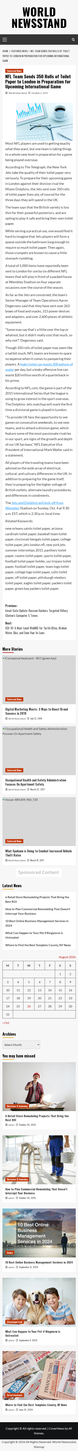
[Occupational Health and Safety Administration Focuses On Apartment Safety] (39, 750)
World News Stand (18, 93)
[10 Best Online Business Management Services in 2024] (39, 1233)
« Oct (5, 1022)
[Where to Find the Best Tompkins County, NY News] (39, 1375)
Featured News (14, 70)
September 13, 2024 (28, 1267)
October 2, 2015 (39, 93)
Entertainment (14, 1395)
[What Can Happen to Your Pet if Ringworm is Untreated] (39, 1302)
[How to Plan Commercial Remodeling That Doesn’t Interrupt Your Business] (39, 1159)
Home (10, 1252)
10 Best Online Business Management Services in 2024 (37, 923)
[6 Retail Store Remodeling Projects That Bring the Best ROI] (39, 1086)
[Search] (73, 39)
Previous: (36, 610)
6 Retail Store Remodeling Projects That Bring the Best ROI (37, 899)
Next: (36, 628)
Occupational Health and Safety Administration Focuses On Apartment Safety (35, 782)
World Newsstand (39, 17)
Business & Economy (17, 1106)
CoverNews (56, 1428)
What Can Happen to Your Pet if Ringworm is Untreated (34, 935)
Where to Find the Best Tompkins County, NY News (38, 945)
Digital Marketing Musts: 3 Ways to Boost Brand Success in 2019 (36, 711)
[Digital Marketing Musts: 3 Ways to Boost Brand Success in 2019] (39, 679)
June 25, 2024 (26, 1409)
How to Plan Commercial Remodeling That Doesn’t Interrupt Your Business (37, 911)
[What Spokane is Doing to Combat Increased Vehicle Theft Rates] (39, 821)
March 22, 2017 (37, 789)
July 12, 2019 (36, 718)
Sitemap (39, 1447)
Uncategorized (14, 1321)
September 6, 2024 (28, 1340)
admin (11, 1125)
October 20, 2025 (27, 1124)
